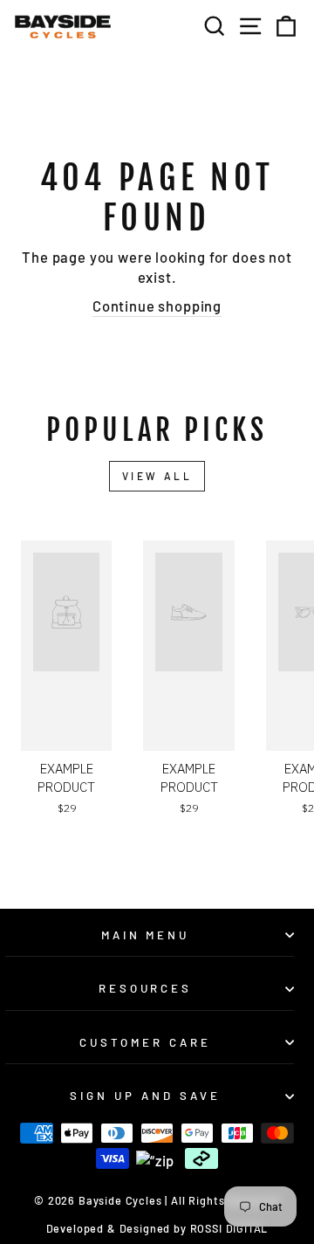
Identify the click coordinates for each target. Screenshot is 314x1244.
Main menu (145, 935)
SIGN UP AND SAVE (145, 1096)
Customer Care (145, 1042)
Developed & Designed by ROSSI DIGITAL (157, 1228)
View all (157, 476)
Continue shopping (157, 305)
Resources (146, 988)
